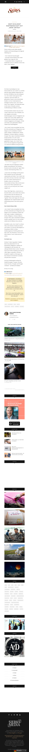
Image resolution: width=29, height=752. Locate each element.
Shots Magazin (12, 733)
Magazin (14, 22)
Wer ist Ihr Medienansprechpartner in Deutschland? (18, 448)
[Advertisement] (14, 77)
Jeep (15, 304)
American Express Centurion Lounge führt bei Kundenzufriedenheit (14, 538)
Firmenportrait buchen (19, 735)
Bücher (11, 591)
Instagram (19, 273)
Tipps (17, 606)
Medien (6, 600)
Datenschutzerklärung (18, 736)
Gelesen (15, 593)
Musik (18, 304)
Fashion (21, 591)
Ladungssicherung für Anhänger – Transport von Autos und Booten (14, 556)
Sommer (17, 306)
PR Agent (20, 733)
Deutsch (18, 750)
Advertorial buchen (9, 735)
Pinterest (16, 275)
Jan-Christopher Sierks (15, 313)
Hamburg (21, 593)
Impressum (14, 737)
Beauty (18, 589)
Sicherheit (16, 604)
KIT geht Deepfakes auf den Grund (12, 380)
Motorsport (20, 600)
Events (16, 591)
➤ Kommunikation (14, 680)
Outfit (12, 306)
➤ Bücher (14, 677)
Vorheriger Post (10, 388)
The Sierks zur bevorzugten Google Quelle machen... (17, 46)
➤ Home (14, 667)
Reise (12, 604)
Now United (7, 306)
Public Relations (15, 602)
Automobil (10, 304)
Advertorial (10, 587)
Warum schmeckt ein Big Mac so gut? (14, 521)
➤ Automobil (14, 670)
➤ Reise (14, 675)
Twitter (20, 275)
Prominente (7, 602)
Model (14, 600)
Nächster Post (19, 389)
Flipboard (11, 275)
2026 (6, 587)
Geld (11, 593)
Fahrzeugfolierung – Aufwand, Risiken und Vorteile (14, 504)
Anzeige (16, 587)
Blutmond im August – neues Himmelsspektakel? (14, 573)
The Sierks (12, 606)
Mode (11, 600)
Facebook (14, 273)
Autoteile (13, 589)
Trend (21, 606)
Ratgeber (7, 604)
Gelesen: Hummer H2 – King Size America (14, 338)
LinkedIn (6, 275)
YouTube (22, 306)
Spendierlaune (9, 736)
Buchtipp (7, 591)
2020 (6, 304)
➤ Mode (14, 672)
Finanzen (7, 593)
